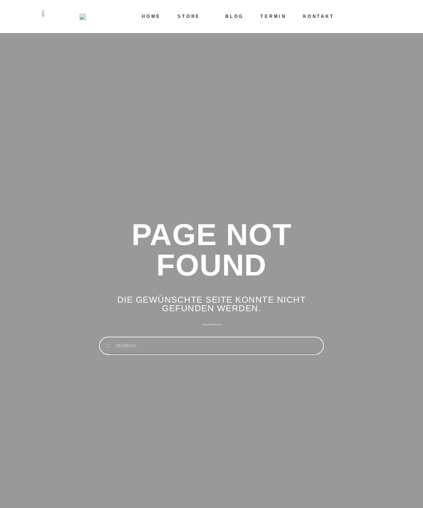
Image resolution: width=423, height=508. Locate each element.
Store (188, 16)
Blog (234, 16)
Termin (273, 16)
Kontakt (318, 16)
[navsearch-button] (379, 16)
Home (151, 16)
